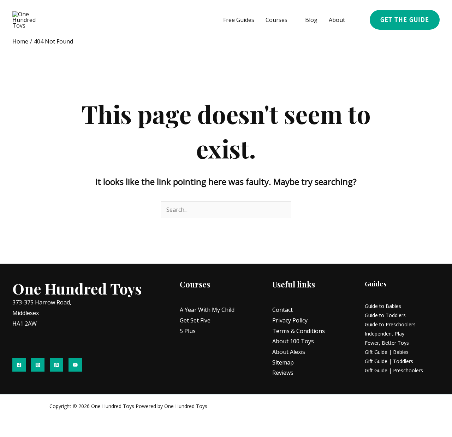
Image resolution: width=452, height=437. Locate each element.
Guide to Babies (383, 306)
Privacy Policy (290, 320)
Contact (282, 310)
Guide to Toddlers (385, 315)
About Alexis (288, 352)
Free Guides (238, 20)
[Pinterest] (56, 365)
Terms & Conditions (298, 331)
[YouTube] (75, 365)
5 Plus (188, 331)
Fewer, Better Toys (387, 342)
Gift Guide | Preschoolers (394, 370)
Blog (311, 20)
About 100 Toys (293, 341)
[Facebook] (19, 365)
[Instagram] (37, 365)
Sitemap (283, 362)
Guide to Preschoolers (390, 324)
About (337, 20)
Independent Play (384, 333)
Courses (276, 20)
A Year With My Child (207, 310)
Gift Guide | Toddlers (389, 361)
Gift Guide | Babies (387, 352)
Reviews (282, 373)
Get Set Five (195, 320)
